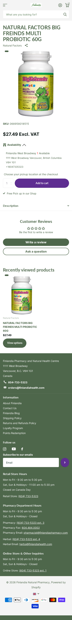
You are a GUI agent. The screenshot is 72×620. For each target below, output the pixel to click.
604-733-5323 (17, 382)
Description (10, 205)
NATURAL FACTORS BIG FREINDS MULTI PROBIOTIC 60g (20, 326)
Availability (14, 144)
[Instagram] (4, 449)
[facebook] (22, 449)
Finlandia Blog (11, 413)
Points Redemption (14, 433)
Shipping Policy (12, 418)
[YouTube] (14, 449)
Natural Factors (12, 45)
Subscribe (65, 462)
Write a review (36, 242)
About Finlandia (12, 403)
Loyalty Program (13, 428)
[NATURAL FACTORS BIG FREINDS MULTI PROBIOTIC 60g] (22, 294)
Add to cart (42, 183)
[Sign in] (60, 5)
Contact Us (9, 408)
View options (14, 342)
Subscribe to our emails (18, 454)
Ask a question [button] (36, 251)
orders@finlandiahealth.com (26, 387)
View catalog (5, 5)
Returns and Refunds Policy (19, 423)
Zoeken (65, 14)
